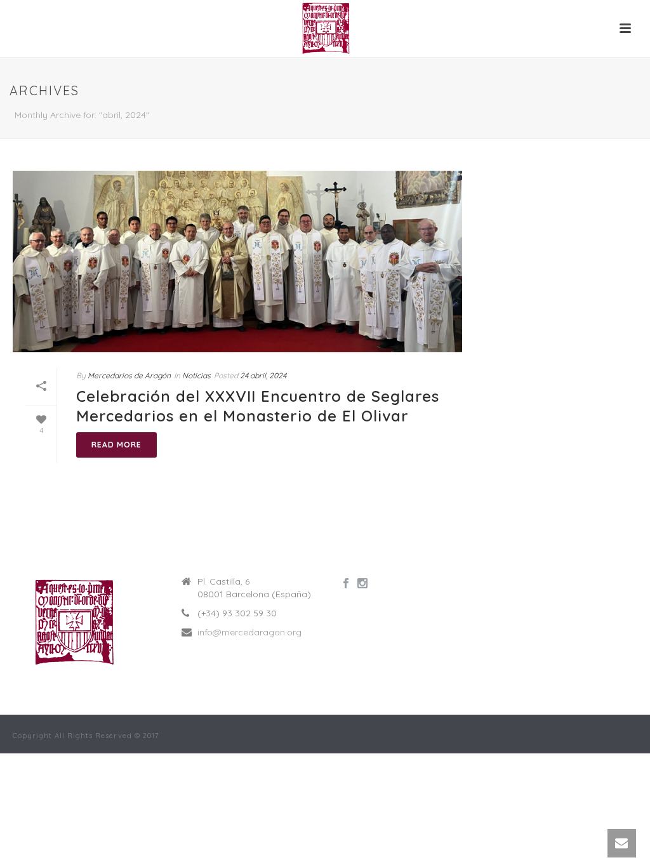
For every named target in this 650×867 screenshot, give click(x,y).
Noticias (196, 375)
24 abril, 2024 (263, 375)
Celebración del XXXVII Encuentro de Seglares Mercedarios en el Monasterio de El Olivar (257, 406)
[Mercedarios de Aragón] (325, 28)
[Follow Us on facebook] (346, 584)
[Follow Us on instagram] (362, 584)
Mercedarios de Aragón (129, 375)
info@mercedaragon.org (249, 632)
